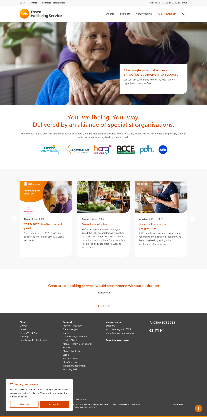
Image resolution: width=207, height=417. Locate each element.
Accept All (54, 404)
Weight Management (74, 365)
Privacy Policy (80, 399)
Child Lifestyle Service (75, 336)
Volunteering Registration (120, 333)
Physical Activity (71, 351)
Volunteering (144, 13)
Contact (33, 3)
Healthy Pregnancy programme (152, 226)
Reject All (24, 404)
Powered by (180, 404)
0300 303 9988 (179, 3)
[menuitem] (110, 14)
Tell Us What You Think (32, 333)
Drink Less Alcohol (95, 224)
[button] (4, 63)
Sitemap (24, 336)
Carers (66, 333)
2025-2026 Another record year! (43, 226)
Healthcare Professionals (52, 3)
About (110, 13)
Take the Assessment (118, 340)
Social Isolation (71, 358)
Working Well (70, 369)
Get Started (167, 13)
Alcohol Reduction (73, 325)
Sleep (66, 354)
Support (125, 13)
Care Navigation (71, 329)
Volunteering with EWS (118, 329)
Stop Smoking (70, 362)
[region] (39, 395)
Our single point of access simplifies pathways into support (151, 72)
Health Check (70, 340)
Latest (22, 3)
